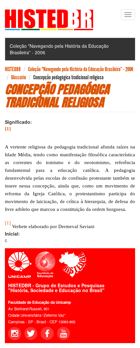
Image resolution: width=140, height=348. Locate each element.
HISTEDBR (13, 69)
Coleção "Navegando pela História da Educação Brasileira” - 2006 (80, 69)
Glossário (18, 77)
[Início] (49, 19)
